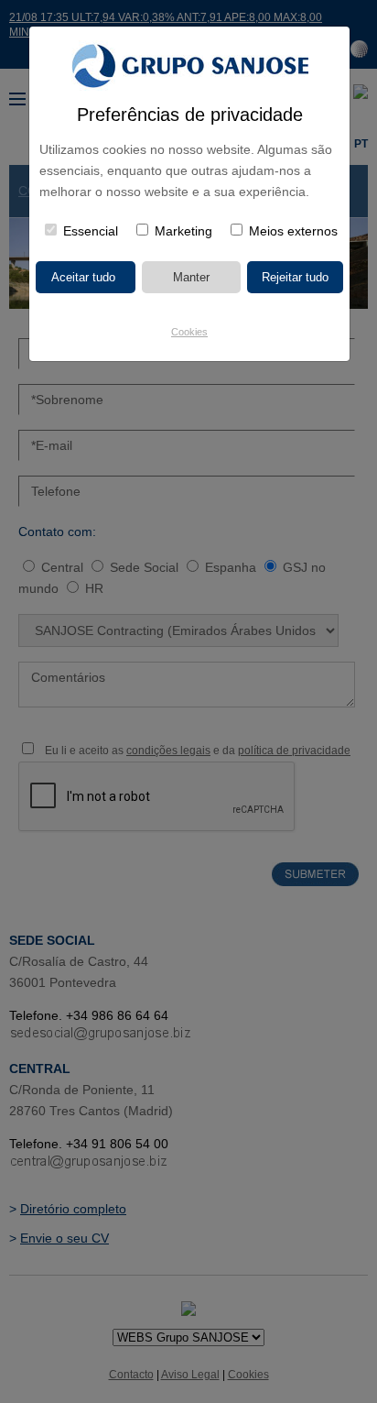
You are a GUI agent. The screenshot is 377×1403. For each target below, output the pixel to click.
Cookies (189, 331)
